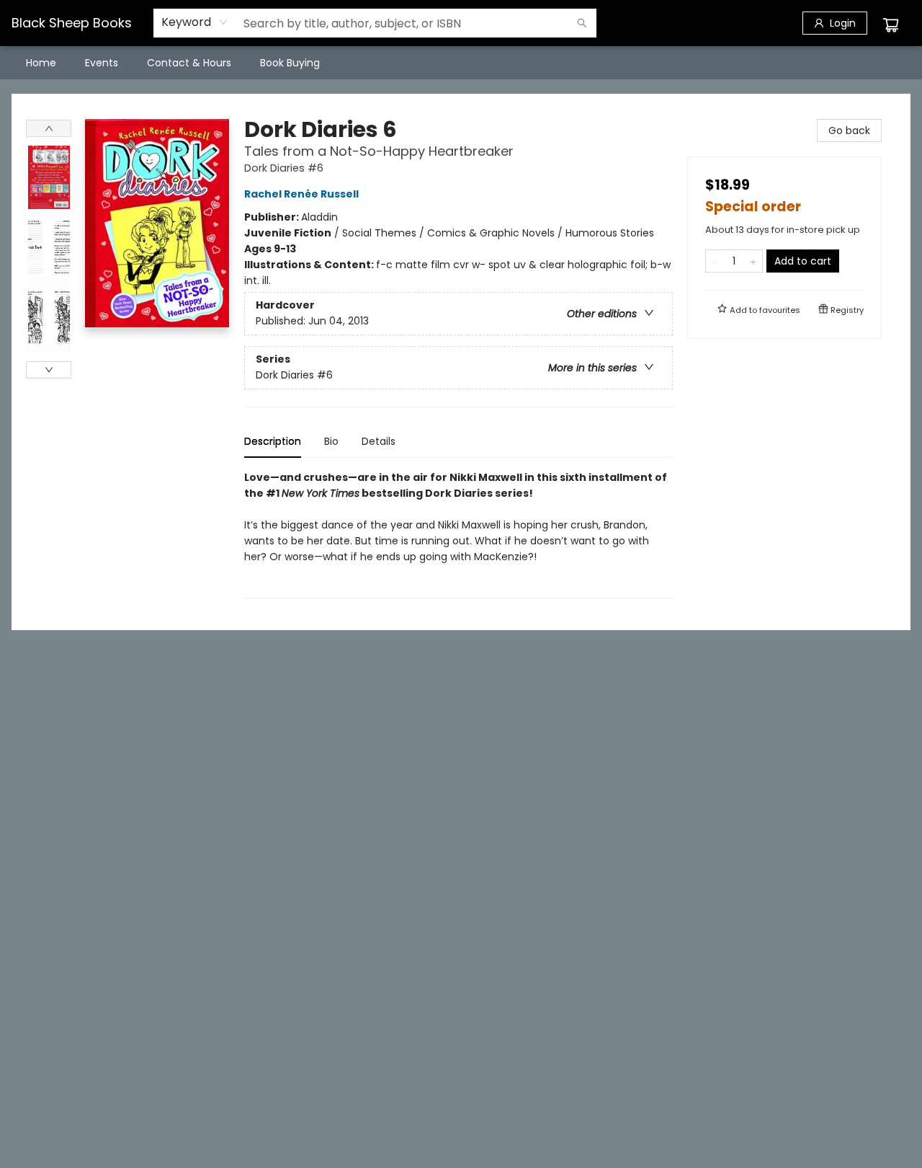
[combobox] (194, 22)
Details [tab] (378, 441)
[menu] (461, 62)
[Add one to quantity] (753, 261)
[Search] (582, 23)
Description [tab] (272, 441)
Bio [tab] (331, 441)
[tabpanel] (458, 533)
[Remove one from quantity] (715, 261)
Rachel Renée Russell (301, 194)
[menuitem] (41, 62)
